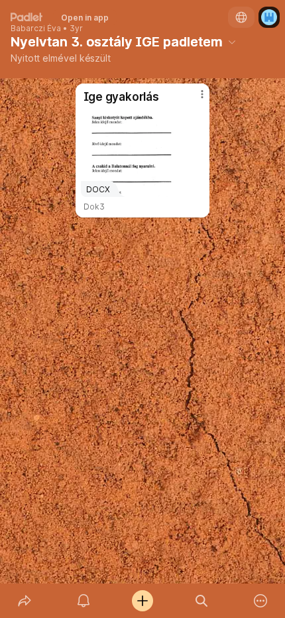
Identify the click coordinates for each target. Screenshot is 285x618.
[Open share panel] (24, 600)
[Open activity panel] (83, 600)
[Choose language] (241, 17)
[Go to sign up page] (269, 17)
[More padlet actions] (260, 600)
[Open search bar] (201, 600)
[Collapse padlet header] (232, 42)
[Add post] (142, 600)
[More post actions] (193, 99)
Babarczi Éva (36, 28)
